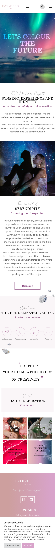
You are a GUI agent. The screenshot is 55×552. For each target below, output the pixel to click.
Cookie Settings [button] (12, 545)
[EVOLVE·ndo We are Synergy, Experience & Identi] (40, 452)
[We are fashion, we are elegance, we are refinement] (15, 452)
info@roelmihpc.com (27, 515)
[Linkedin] (31, 499)
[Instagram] (24, 499)
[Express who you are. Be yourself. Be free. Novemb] (15, 427)
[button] (27, 6)
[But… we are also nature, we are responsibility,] (40, 427)
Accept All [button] (28, 545)
